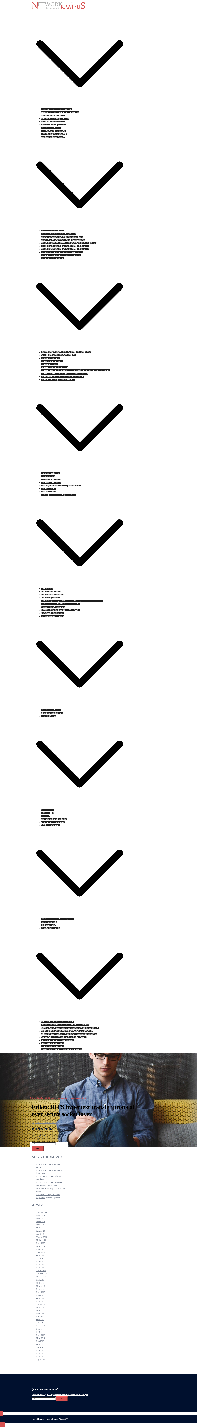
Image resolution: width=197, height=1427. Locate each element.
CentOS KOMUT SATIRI (50, 358)
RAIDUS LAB (42, 498)
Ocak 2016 (40, 1344)
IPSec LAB (40, 383)
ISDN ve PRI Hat (47, 813)
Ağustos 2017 (41, 1304)
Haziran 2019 (41, 1277)
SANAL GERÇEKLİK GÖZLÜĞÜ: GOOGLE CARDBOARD (65, 1025)
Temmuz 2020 (41, 1237)
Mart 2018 (40, 1295)
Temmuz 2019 (41, 1274)
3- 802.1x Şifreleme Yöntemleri (52, 595)
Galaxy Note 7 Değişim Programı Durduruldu (57, 1040)
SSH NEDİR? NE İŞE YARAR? (53, 122)
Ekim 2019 (40, 1265)
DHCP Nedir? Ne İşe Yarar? (51, 128)
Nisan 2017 (40, 1311)
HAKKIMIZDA (42, 16)
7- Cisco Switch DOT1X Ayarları (53, 607)
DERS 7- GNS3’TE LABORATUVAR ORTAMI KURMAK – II (65, 249)
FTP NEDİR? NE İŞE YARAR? (53, 115)
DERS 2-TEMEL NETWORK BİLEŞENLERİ (58, 234)
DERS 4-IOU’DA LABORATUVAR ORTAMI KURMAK (63, 240)
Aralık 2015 (40, 1347)
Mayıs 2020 (40, 1243)
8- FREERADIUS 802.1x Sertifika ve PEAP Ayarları (60, 610)
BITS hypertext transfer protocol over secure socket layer (65, 1098)
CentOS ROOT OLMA (49, 364)
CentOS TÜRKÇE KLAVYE (52, 361)
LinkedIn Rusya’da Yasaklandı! (52, 1046)
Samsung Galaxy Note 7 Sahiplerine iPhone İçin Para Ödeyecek (64, 1037)
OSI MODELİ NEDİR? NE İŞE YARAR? (56, 109)
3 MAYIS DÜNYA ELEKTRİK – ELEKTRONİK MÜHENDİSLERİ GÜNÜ (70, 1028)
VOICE (39, 719)
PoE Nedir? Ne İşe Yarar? (50, 825)
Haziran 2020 (41, 1240)
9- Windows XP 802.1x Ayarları (52, 613)
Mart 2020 (40, 1249)
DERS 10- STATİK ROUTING (52, 258)
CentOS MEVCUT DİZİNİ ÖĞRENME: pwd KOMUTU (62, 377)
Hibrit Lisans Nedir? (48, 925)
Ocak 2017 (40, 1320)
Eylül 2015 (40, 1356)
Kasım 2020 (40, 1231)
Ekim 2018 (40, 1289)
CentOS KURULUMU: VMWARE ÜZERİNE (58, 355)
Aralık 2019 (40, 1258)
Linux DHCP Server (48, 716)
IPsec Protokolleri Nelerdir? (51, 483)
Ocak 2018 (40, 1298)
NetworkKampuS (38, 1419)
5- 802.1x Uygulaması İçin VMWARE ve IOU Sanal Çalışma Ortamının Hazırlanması (72, 601)
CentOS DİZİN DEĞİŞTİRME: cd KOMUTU (58, 380)
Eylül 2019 (40, 1268)
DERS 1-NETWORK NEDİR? (52, 231)
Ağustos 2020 (41, 1234)
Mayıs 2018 (40, 1292)
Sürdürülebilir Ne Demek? (50, 928)
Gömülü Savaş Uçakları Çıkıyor (52, 1043)
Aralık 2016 (40, 1323)
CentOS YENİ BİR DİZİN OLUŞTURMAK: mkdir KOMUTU (64, 374)
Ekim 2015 (40, 1353)
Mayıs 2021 (40, 1222)
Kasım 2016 (40, 1326)
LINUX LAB (41, 261)
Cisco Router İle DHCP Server (52, 713)
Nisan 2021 (40, 1225)
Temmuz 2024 (41, 1213)
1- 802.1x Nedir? (47, 589)
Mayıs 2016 (40, 1335)
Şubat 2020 (40, 1252)
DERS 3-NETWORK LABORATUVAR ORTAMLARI (62, 237)
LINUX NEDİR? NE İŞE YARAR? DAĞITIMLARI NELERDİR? (66, 352)
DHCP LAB (40, 619)
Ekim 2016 (40, 1329)
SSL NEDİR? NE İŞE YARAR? (53, 137)
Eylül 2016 (40, 1332)
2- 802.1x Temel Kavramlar (51, 592)
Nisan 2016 (40, 1338)
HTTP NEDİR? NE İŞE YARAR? (53, 131)
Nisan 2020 (40, 1246)
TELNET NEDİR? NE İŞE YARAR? (55, 119)
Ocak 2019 (40, 1283)
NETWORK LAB (43, 140)
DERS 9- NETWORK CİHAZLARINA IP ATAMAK (61, 255)
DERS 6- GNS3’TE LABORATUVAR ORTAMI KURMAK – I (65, 246)
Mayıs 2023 (40, 1216)
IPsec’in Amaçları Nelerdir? (51, 479)
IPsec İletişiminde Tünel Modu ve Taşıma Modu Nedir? (61, 486)
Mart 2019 (40, 1280)
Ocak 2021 (40, 1228)
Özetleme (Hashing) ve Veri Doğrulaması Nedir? (58, 495)
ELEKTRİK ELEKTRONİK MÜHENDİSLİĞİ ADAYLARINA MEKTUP (69, 1034)
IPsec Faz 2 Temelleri (48, 489)
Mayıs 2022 (40, 1219)
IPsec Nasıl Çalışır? (48, 476)
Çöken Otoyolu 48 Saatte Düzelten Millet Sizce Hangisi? (61, 1049)
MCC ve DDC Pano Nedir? (46, 1164)
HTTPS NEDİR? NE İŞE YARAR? (54, 134)
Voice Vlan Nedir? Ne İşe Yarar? (53, 822)
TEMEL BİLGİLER (43, 19)
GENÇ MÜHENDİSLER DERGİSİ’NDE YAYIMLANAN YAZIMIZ (67, 1031)
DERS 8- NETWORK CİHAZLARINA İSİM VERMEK (62, 252)
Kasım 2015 (40, 1350)
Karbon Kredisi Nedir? (49, 922)
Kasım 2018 (40, 1286)
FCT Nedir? (45, 816)
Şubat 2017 (40, 1317)
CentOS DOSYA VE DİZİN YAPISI (54, 367)
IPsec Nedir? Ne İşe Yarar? (50, 473)
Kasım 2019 (40, 1262)
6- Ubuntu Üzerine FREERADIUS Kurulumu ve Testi (60, 604)
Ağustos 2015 (41, 1360)
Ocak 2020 (40, 1255)
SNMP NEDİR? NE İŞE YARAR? (53, 125)
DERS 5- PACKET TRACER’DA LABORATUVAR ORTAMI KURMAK (69, 243)
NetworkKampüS (36, 1098)
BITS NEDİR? (43, 1129)
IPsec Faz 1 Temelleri (48, 492)
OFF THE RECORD (44, 931)
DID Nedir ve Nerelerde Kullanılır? (54, 819)
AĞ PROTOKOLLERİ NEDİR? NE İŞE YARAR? (60, 112)
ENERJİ (39, 828)
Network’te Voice (47, 810)
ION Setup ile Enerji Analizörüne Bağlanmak (57, 919)
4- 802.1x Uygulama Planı (50, 598)
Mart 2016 (40, 1341)
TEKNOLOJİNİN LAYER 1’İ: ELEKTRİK (57, 1022)
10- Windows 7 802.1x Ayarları (52, 616)
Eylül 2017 (40, 1301)
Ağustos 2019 (41, 1271)
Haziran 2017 (41, 1307)
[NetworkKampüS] (59, 11)
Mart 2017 (40, 1314)
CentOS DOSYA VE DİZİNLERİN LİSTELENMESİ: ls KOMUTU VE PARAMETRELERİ (75, 370)
